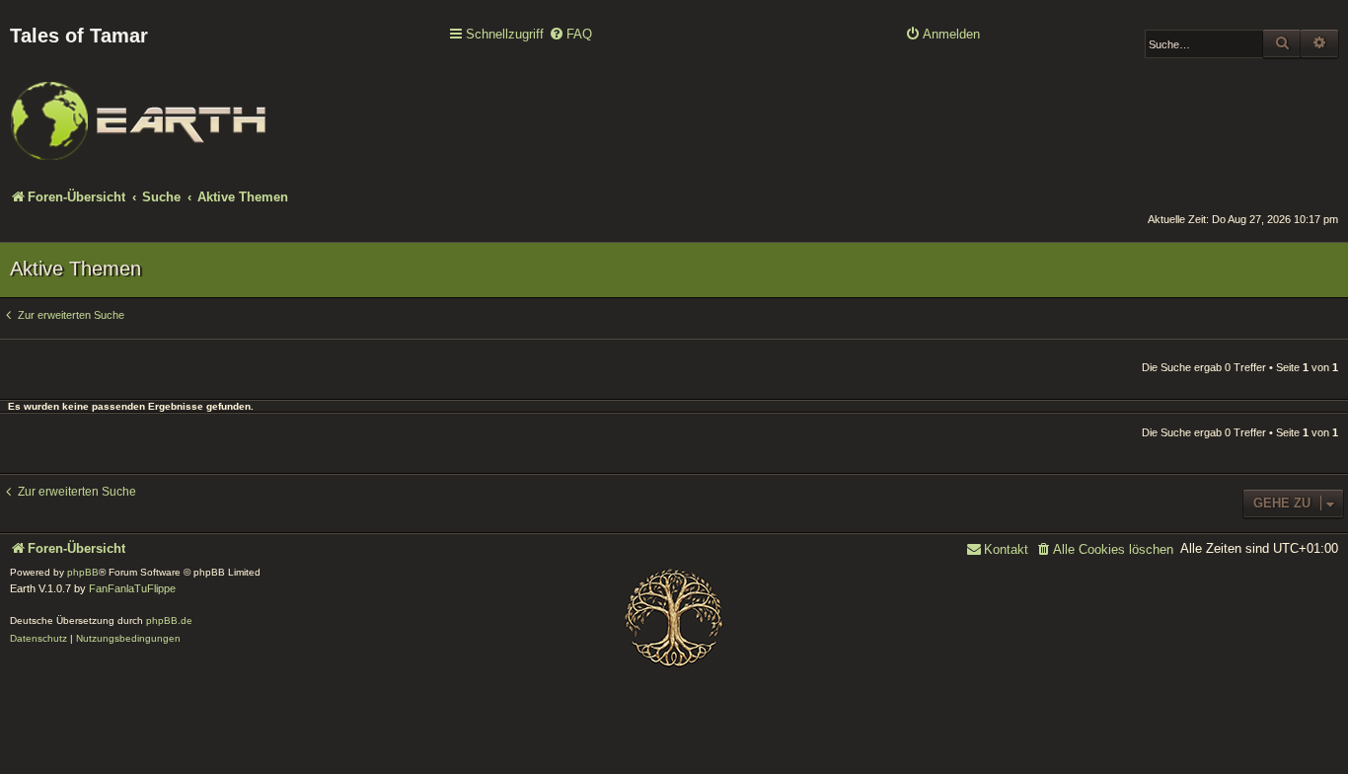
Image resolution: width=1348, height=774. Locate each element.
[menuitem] (570, 35)
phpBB (83, 572)
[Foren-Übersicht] (138, 107)
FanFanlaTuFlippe (132, 588)
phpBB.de (169, 620)
